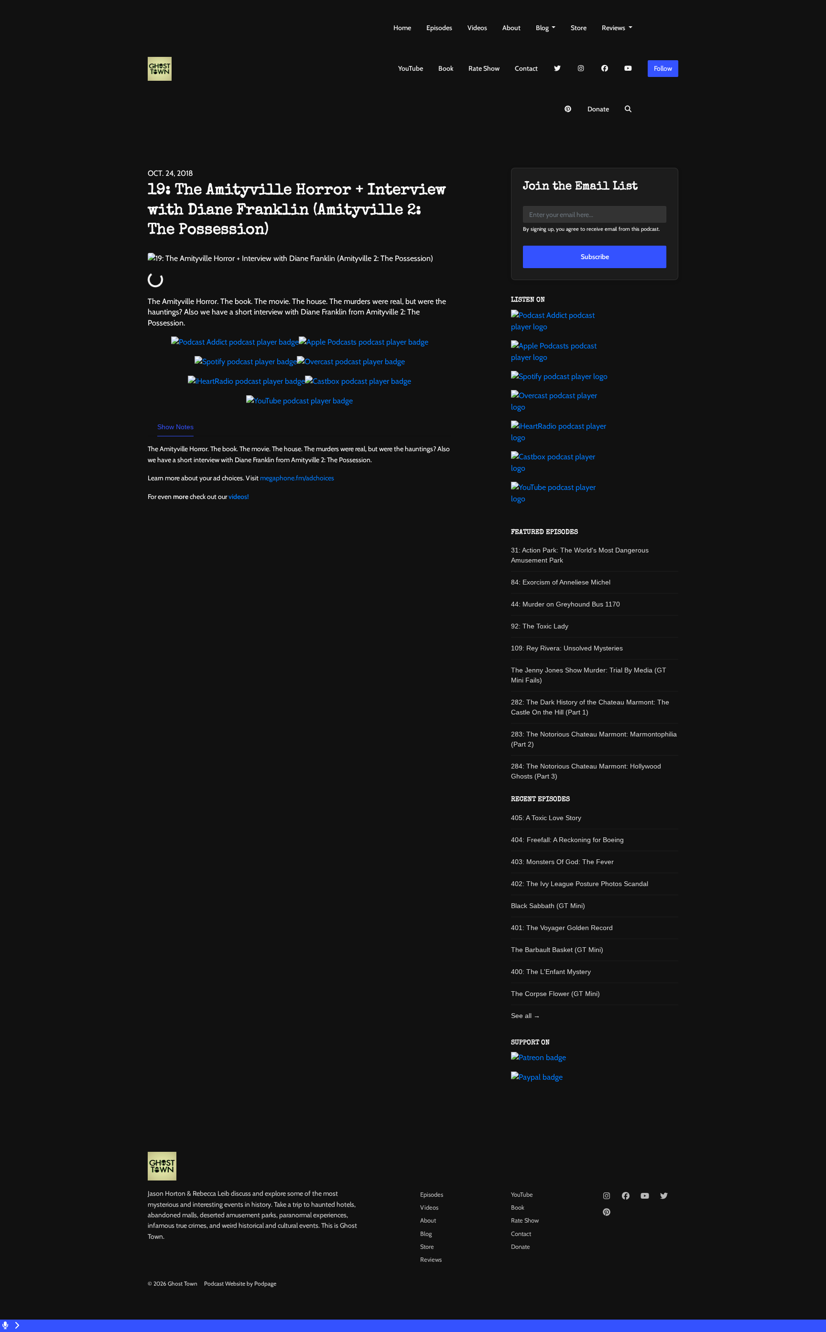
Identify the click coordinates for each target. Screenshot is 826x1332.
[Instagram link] (581, 68)
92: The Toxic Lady (539, 626)
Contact (526, 68)
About (511, 27)
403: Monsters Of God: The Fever (562, 862)
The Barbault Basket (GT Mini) (557, 949)
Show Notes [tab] (175, 427)
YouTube (410, 68)
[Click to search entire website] (629, 109)
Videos (477, 27)
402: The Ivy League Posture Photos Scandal (579, 884)
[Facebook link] (605, 68)
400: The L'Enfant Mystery (551, 971)
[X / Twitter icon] (664, 1196)
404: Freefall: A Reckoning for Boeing (567, 840)
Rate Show (484, 68)
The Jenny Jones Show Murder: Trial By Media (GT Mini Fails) (588, 675)
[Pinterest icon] (606, 1212)
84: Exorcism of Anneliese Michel (560, 582)
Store (579, 27)
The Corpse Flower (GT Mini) (555, 993)
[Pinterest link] (568, 109)
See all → (525, 1015)
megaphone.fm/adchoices (297, 478)
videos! (238, 496)
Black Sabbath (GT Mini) (548, 906)
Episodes (439, 27)
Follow (663, 68)
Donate (598, 109)
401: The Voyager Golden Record (562, 927)
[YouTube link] (629, 68)
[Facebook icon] (625, 1196)
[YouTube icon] (645, 1196)
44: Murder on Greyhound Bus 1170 (565, 604)
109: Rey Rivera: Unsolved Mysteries (567, 648)
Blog (543, 27)
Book (445, 68)
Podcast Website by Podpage (240, 1283)
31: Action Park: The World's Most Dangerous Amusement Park (580, 555)
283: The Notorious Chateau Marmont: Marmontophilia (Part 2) (594, 739)
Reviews (614, 27)
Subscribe (595, 256)
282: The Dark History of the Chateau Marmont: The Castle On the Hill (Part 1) (590, 707)
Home (402, 27)
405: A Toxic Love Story (546, 818)
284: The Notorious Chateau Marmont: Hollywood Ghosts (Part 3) (586, 771)
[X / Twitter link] (557, 68)
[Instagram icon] (606, 1196)
